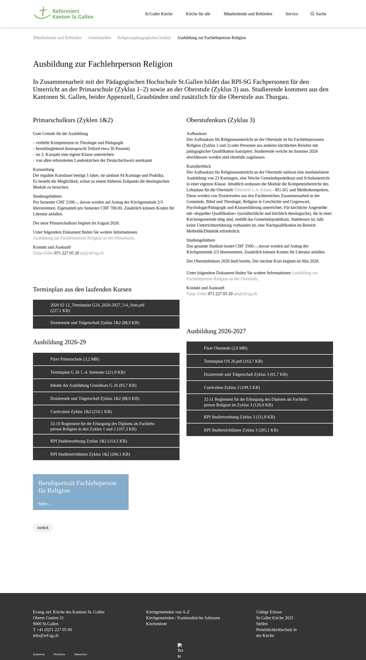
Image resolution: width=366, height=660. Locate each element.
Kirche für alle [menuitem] (198, 14)
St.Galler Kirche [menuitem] (159, 14)
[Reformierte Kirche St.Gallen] (64, 21)
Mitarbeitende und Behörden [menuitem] (248, 14)
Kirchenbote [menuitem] (156, 623)
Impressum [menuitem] (39, 654)
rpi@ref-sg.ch (91, 253)
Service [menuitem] (292, 14)
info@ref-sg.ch (45, 635)
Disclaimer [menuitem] (59, 654)
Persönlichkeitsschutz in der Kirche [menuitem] (276, 632)
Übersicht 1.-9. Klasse (253, 190)
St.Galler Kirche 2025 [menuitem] (274, 618)
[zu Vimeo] (329, 639)
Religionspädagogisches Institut (144, 37)
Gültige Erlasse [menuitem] (269, 612)
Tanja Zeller (196, 293)
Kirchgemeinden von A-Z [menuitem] (168, 612)
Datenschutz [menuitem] (80, 654)
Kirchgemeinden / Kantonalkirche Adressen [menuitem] (183, 618)
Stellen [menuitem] (262, 623)
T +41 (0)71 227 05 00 (52, 629)
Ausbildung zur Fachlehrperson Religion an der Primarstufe (83, 238)
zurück (43, 527)
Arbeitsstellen (99, 37)
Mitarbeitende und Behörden (57, 37)
